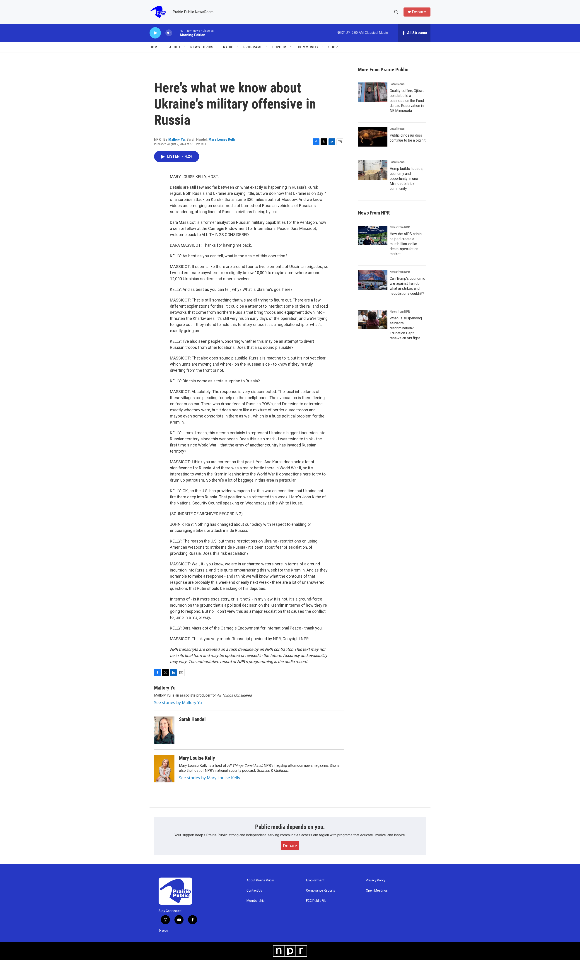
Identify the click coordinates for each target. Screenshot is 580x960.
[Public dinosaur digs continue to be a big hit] (372, 137)
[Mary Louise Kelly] (164, 768)
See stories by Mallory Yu (178, 702)
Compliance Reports (320, 890)
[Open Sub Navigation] (163, 47)
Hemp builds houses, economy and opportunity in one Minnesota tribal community (406, 178)
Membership (255, 900)
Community (308, 47)
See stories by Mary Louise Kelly (209, 777)
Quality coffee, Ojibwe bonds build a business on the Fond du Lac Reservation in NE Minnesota (407, 101)
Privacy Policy (375, 880)
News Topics (201, 47)
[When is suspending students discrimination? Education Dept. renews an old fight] (372, 319)
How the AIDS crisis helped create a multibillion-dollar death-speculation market (406, 244)
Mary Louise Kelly (222, 139)
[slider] (176, 32)
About (175, 47)
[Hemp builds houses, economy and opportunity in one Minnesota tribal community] (372, 170)
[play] (155, 33)
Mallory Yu (176, 139)
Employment (315, 880)
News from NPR (400, 227)
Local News (397, 84)
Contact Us (254, 890)
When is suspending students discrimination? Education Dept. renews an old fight (406, 328)
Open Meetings (377, 890)
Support (280, 47)
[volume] (169, 33)
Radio (228, 47)
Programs (253, 47)
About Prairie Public (260, 880)
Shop (333, 47)
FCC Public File (316, 900)
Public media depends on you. (290, 826)
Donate (419, 12)
